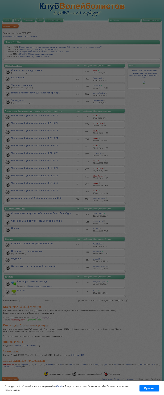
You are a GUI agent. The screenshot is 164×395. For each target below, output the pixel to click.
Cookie (59, 386)
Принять (149, 388)
